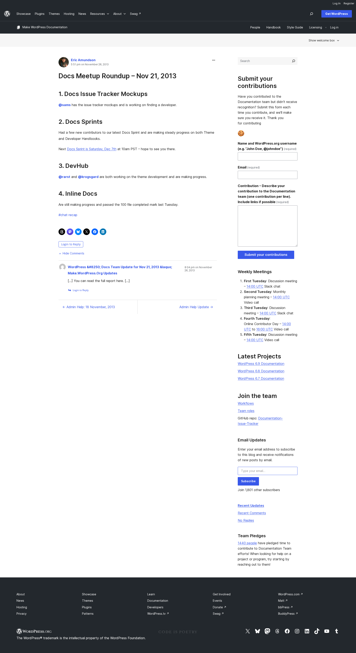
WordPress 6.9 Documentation (261, 364)
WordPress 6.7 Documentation (261, 378)
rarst (64, 177)
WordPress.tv (158, 613)
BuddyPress (288, 613)
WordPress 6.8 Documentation (261, 371)
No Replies (246, 520)
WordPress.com (290, 594)
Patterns (88, 613)
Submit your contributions (266, 255)
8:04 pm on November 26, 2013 (198, 269)
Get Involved (222, 594)
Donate (219, 607)
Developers (155, 607)
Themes (87, 600)
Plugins (87, 607)
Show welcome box (322, 40)
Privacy (21, 613)
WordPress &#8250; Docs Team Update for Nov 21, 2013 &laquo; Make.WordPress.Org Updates (120, 270)
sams (65, 105)
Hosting (21, 607)
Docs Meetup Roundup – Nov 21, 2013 (118, 76)
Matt (283, 600)
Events (217, 600)
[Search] (293, 61)
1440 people (247, 543)
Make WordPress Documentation (44, 27)
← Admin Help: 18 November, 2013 (88, 307)
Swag (218, 613)
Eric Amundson (83, 60)
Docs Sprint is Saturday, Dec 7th (91, 149)
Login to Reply (71, 244)
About (20, 594)
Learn (151, 594)
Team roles (246, 411)
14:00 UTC (255, 286)
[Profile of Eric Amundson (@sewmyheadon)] (64, 63)
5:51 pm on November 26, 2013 (90, 64)
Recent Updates (251, 505)
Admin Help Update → (196, 307)
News (20, 600)
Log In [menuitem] (337, 3)
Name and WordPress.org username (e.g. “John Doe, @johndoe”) (267, 146)
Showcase (89, 594)
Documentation (157, 600)
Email (249, 167)
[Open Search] (311, 14)
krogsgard (88, 177)
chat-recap (68, 215)
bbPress (285, 607)
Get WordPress (336, 13)
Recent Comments (252, 513)
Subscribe (248, 481)
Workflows (246, 403)
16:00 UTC (264, 329)
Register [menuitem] (349, 3)
